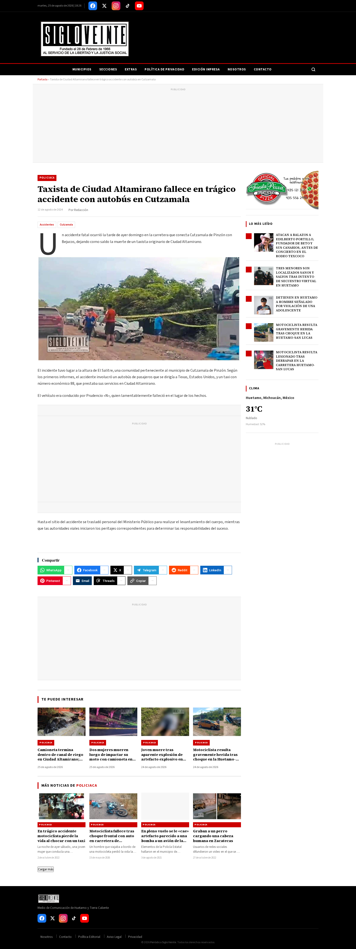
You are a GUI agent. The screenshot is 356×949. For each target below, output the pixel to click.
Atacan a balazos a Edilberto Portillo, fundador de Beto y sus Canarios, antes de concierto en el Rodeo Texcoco (297, 245)
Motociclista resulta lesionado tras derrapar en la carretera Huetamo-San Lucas (296, 360)
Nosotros (237, 69)
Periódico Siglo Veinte (163, 942)
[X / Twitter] (104, 5)
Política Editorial (89, 937)
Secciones (108, 69)
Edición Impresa (206, 69)
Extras (131, 69)
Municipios (82, 69)
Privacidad (135, 937)
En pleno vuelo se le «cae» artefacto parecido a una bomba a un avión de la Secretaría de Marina (165, 838)
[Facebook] (92, 5)
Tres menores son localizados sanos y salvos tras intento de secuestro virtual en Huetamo (296, 276)
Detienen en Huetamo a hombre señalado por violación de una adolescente (296, 303)
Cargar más (45, 869)
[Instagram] (116, 5)
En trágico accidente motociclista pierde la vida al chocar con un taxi (61, 836)
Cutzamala (66, 224)
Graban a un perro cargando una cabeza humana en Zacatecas (213, 836)
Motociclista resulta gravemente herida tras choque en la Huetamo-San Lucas (296, 331)
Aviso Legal (114, 937)
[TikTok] (127, 5)
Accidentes (47, 224)
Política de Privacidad (164, 69)
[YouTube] (139, 5)
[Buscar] (313, 69)
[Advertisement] (178, 126)
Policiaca (46, 178)
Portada (42, 79)
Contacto (263, 69)
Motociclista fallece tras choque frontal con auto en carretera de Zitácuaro (111, 838)
